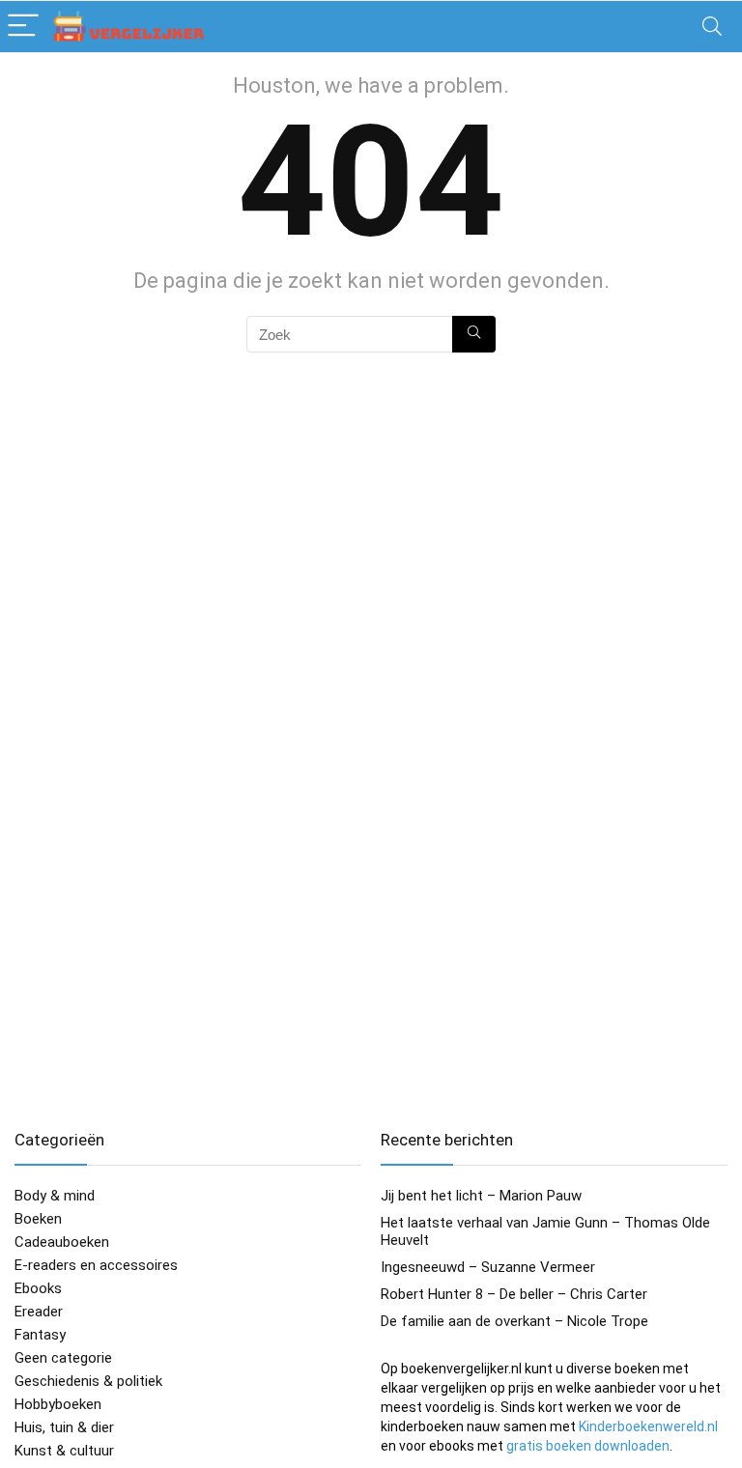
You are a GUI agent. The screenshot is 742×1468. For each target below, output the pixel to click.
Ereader (38, 1311)
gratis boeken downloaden (588, 1446)
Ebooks (38, 1288)
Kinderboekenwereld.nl (648, 1426)
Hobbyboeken (57, 1404)
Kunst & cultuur (64, 1450)
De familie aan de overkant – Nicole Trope (514, 1321)
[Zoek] (474, 334)
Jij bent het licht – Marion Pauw (481, 1195)
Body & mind (54, 1195)
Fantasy (40, 1334)
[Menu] (23, 26)
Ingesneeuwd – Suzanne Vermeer (488, 1267)
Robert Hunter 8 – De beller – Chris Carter (514, 1294)
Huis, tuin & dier (64, 1427)
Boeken (38, 1219)
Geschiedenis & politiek (88, 1381)
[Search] (712, 26)
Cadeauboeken (61, 1242)
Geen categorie (63, 1358)
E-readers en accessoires (96, 1265)
